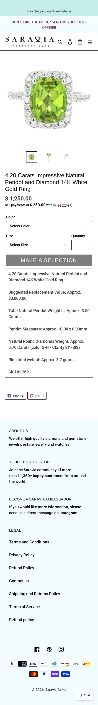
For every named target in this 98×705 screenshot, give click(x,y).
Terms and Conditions (29, 542)
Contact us (19, 580)
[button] (49, 205)
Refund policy (21, 619)
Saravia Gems (55, 690)
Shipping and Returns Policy (34, 593)
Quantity (78, 236)
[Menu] (90, 41)
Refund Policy (21, 567)
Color (10, 217)
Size (9, 236)
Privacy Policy (22, 554)
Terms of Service (24, 606)
